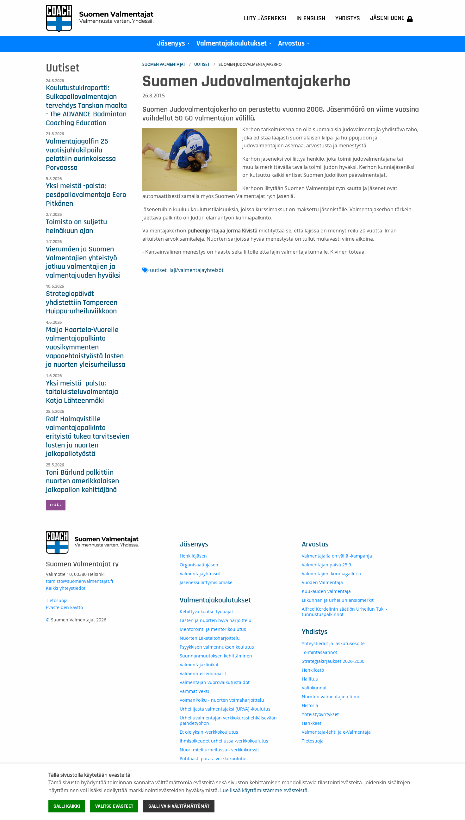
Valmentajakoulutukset (235, 45)
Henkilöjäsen (193, 556)
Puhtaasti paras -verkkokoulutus (214, 758)
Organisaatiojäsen (199, 565)
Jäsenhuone (387, 18)
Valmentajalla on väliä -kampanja (337, 556)
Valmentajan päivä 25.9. (327, 565)
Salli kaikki (66, 806)
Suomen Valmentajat (163, 64)
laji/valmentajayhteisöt (197, 270)
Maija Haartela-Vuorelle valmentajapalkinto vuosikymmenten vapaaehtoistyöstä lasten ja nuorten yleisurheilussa (85, 347)
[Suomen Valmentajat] (99, 18)
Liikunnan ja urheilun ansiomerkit (338, 600)
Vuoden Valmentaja (322, 582)
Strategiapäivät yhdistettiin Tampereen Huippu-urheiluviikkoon (81, 302)
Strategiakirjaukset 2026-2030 (333, 661)
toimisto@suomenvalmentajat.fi (79, 581)
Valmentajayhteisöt (200, 573)
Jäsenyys (174, 45)
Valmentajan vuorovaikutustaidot (215, 682)
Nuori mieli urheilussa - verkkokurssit (219, 750)
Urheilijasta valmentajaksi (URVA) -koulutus (225, 709)
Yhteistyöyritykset (320, 714)
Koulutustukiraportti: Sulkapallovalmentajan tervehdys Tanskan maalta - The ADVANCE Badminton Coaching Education (86, 105)
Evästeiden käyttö (64, 607)
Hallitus (310, 679)
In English (310, 18)
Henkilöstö (313, 670)
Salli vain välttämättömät (178, 806)
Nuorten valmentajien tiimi (330, 697)
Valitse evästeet (114, 806)
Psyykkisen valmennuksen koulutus (217, 647)
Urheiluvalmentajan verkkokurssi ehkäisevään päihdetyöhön (228, 720)
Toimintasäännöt (319, 652)
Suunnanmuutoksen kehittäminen (216, 656)
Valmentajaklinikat (199, 665)
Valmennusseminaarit (203, 673)
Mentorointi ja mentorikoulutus (213, 629)
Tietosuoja (57, 600)
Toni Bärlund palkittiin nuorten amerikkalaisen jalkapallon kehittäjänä (82, 481)
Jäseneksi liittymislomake (206, 582)
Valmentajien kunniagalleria (331, 573)
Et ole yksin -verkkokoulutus (209, 732)
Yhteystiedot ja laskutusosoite (333, 643)
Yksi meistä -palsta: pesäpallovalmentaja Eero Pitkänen (86, 194)
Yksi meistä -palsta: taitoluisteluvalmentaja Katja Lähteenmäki (82, 391)
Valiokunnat (314, 688)
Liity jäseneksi (265, 18)
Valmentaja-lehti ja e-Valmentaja (336, 732)
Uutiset (202, 64)
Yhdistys (347, 18)
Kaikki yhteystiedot (65, 588)
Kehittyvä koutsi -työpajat (206, 611)
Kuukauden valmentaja (326, 591)
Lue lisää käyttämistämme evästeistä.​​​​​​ (264, 790)
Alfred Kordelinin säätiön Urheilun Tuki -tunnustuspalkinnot (345, 611)
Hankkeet (311, 723)
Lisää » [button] (55, 505)
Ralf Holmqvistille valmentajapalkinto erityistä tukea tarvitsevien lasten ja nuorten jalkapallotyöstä (87, 436)
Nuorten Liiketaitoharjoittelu (210, 638)
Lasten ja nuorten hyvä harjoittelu (215, 620)
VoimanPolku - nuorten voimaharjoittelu (222, 700)
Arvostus (295, 45)
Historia (310, 705)
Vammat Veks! (194, 691)
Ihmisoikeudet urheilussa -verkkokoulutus (224, 741)
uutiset (158, 270)
